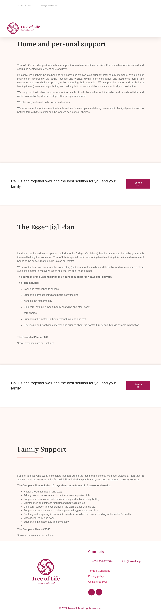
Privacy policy (96, 576)
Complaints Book (97, 581)
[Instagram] (99, 592)
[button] (120, 25)
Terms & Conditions (99, 570)
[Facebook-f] (91, 592)
